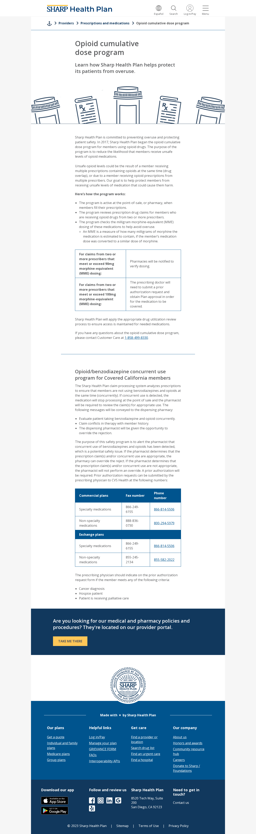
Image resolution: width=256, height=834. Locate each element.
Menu (205, 14)
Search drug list (142, 748)
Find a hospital (142, 760)
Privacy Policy (179, 826)
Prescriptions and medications (105, 23)
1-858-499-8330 (136, 337)
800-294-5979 (164, 523)
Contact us (181, 802)
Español (158, 14)
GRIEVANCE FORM (102, 749)
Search (173, 14)
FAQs (93, 755)
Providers (66, 23)
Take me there (70, 641)
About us (180, 737)
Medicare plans (58, 754)
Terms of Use (148, 826)
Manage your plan (103, 743)
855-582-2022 (164, 559)
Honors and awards (187, 743)
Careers (179, 760)
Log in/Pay (190, 14)
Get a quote (55, 737)
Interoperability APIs (104, 761)
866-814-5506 (164, 509)
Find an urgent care (145, 754)
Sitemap (122, 826)
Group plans (56, 760)
